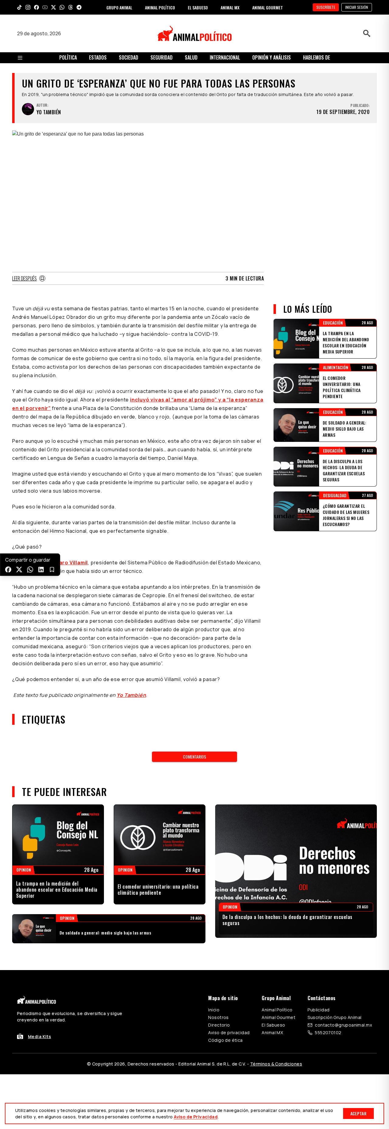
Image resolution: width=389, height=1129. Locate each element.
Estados (98, 57)
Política (68, 57)
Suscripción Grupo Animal (334, 1017)
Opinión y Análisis (271, 57)
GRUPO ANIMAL (119, 7)
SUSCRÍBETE (325, 7)
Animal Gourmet (278, 1017)
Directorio (219, 1025)
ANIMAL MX (230, 7)
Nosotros (218, 1017)
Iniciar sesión (356, 7)
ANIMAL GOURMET (267, 7)
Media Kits (39, 1036)
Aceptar (358, 1113)
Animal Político (277, 1010)
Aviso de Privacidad (196, 1117)
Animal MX (272, 1032)
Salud (191, 57)
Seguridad (161, 57)
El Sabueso (273, 1025)
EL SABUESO (198, 7)
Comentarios (194, 756)
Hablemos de (316, 57)
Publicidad (318, 1010)
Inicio (213, 1010)
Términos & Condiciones (276, 1064)
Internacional (225, 57)
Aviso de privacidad (229, 1032)
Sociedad (128, 57)
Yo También (131, 695)
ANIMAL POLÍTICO (160, 7)
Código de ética (225, 1040)
